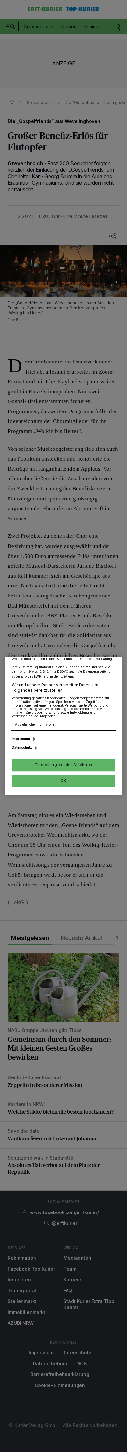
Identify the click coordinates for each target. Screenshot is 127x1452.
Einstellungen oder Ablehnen (63, 765)
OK (63, 780)
